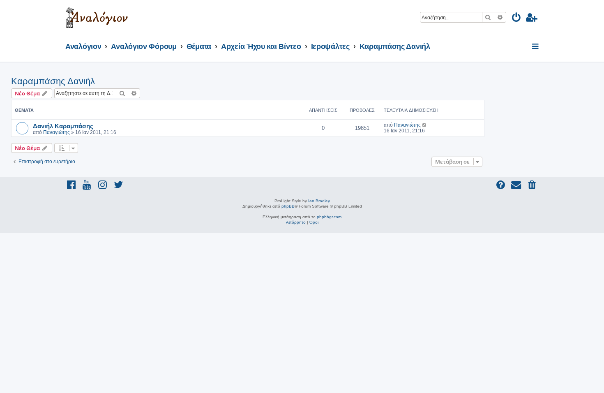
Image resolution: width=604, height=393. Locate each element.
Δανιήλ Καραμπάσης (63, 125)
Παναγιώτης (56, 132)
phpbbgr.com (329, 217)
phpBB (288, 206)
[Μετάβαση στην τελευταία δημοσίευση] (424, 125)
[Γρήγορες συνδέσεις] (536, 47)
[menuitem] (516, 18)
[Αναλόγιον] (96, 16)
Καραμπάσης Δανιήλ (53, 81)
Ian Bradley (319, 201)
